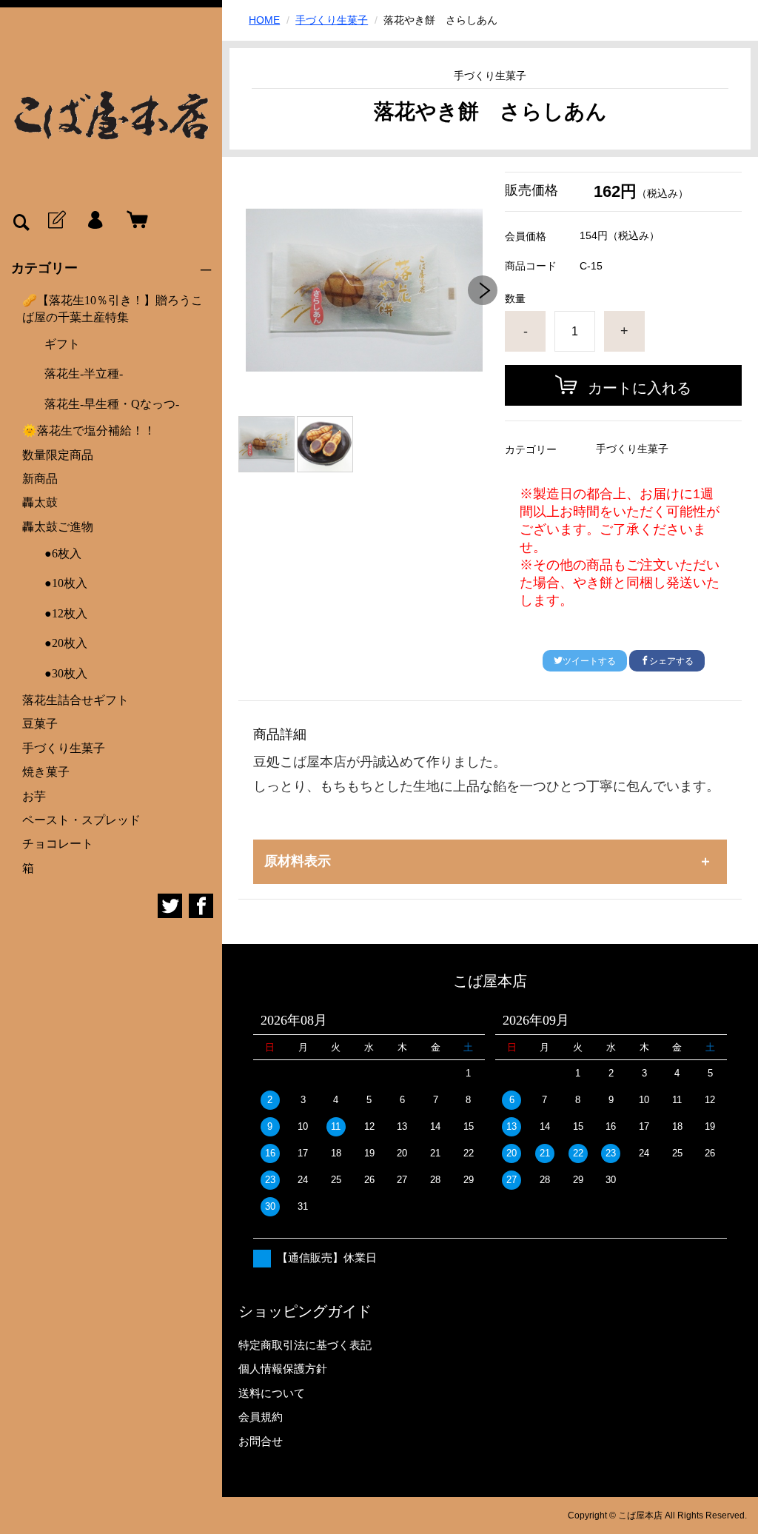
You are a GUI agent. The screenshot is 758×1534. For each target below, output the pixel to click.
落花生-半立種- (83, 373)
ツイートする (589, 661)
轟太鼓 (40, 502)
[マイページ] (94, 220)
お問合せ (260, 1441)
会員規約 (260, 1416)
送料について (271, 1393)
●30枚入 (65, 673)
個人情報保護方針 (282, 1368)
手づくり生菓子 (63, 748)
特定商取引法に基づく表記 (305, 1345)
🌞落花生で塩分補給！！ (88, 430)
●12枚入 (65, 613)
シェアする (671, 661)
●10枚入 (65, 583)
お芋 (34, 796)
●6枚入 (62, 553)
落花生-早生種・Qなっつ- (111, 404)
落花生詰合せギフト (75, 700)
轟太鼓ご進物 (57, 526)
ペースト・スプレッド (81, 820)
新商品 (40, 478)
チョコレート (57, 843)
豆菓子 (40, 723)
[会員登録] (55, 220)
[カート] (133, 220)
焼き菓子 (46, 772)
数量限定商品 (57, 455)
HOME (264, 20)
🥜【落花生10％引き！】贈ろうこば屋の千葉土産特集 (112, 308)
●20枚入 (65, 643)
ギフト (62, 344)
